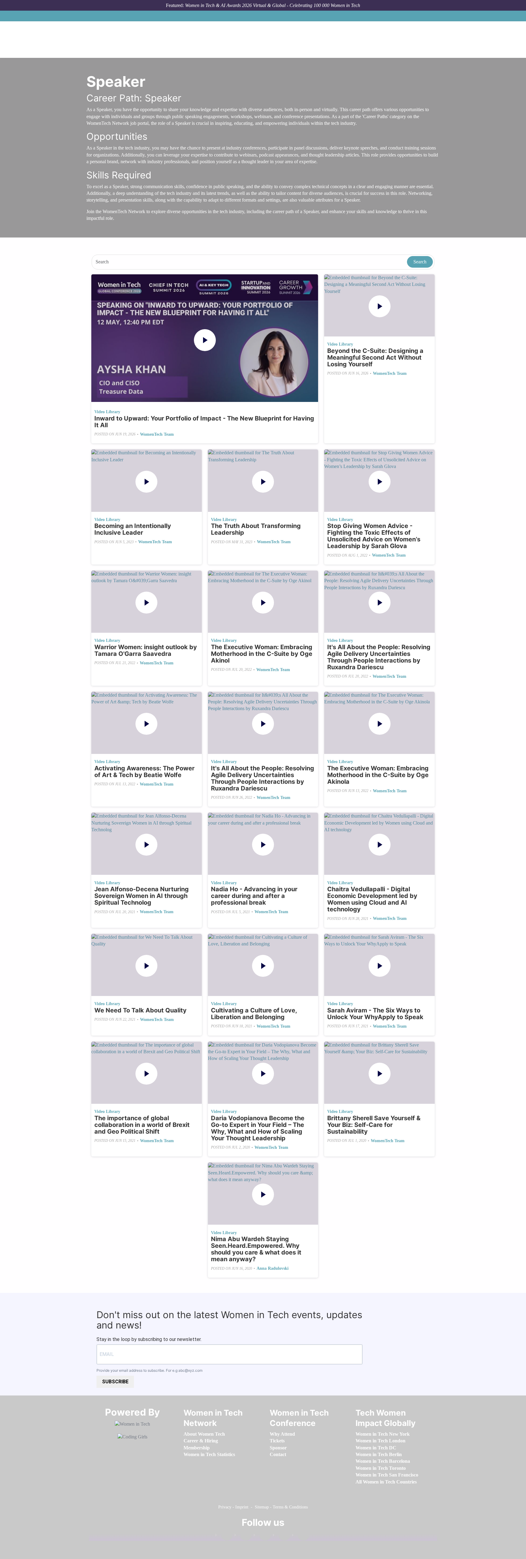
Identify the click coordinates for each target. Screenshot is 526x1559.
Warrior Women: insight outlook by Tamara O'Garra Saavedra (145, 650)
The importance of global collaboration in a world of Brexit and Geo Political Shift (142, 1124)
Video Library (107, 412)
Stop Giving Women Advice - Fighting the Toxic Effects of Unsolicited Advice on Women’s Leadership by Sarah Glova (373, 536)
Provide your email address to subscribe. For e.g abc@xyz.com (149, 1370)
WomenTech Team (157, 434)
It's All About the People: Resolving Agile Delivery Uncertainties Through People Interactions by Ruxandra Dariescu (378, 657)
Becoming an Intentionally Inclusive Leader (132, 529)
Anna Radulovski (273, 1268)
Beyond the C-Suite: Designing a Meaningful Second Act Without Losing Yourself (375, 357)
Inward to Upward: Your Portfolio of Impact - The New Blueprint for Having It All (204, 422)
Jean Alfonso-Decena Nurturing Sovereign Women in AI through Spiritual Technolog (141, 895)
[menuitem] (204, 1434)
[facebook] (223, 1536)
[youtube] (300, 1536)
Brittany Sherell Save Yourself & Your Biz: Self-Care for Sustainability (373, 1124)
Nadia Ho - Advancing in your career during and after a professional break (254, 895)
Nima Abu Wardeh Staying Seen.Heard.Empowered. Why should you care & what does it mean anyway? (256, 1249)
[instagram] (262, 1536)
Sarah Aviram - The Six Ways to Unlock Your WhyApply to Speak (375, 1014)
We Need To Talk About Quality (140, 1010)
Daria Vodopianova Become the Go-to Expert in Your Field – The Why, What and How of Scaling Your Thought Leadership (257, 1128)
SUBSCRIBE (115, 1382)
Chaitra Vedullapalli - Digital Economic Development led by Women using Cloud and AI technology (372, 899)
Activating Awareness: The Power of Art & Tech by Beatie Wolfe (144, 772)
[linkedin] (242, 1536)
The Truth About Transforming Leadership (256, 529)
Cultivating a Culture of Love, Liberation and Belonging (254, 1014)
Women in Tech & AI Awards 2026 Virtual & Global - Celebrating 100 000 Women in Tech (272, 5)
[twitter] (281, 1536)
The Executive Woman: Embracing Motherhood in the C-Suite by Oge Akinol (261, 653)
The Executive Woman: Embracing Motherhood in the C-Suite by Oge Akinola (378, 775)
